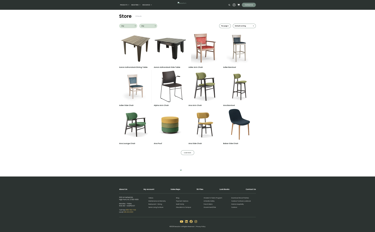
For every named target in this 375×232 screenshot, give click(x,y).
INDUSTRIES (135, 5)
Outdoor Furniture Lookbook (241, 201)
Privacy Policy (200, 227)
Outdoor (234, 207)
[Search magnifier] (229, 5)
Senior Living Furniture (155, 207)
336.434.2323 (128, 212)
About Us (123, 189)
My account (149, 189)
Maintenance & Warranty (157, 201)
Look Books (224, 189)
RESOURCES (146, 5)
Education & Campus (183, 207)
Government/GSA (210, 207)
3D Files (199, 189)
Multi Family (180, 204)
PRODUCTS (123, 5)
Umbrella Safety (209, 201)
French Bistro (208, 204)
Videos (150, 198)
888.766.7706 (131, 210)
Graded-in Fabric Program (213, 198)
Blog (177, 198)
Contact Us (249, 5)
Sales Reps (175, 189)
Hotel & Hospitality (237, 204)
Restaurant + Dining (155, 204)
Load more (187, 152)
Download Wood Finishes (240, 198)
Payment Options (182, 201)
